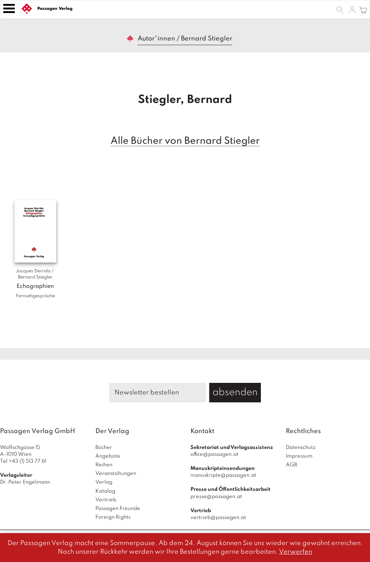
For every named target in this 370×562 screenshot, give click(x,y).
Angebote (107, 456)
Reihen (103, 464)
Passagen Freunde (117, 508)
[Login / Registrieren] (352, 9)
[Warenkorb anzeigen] (363, 9)
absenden (235, 392)
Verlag (103, 482)
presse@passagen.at (216, 496)
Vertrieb (105, 499)
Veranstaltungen (115, 473)
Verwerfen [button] (295, 552)
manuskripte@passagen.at (223, 475)
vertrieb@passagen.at (218, 517)
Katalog (105, 491)
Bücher (103, 447)
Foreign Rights (112, 517)
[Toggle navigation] (9, 8)
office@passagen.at (214, 454)
